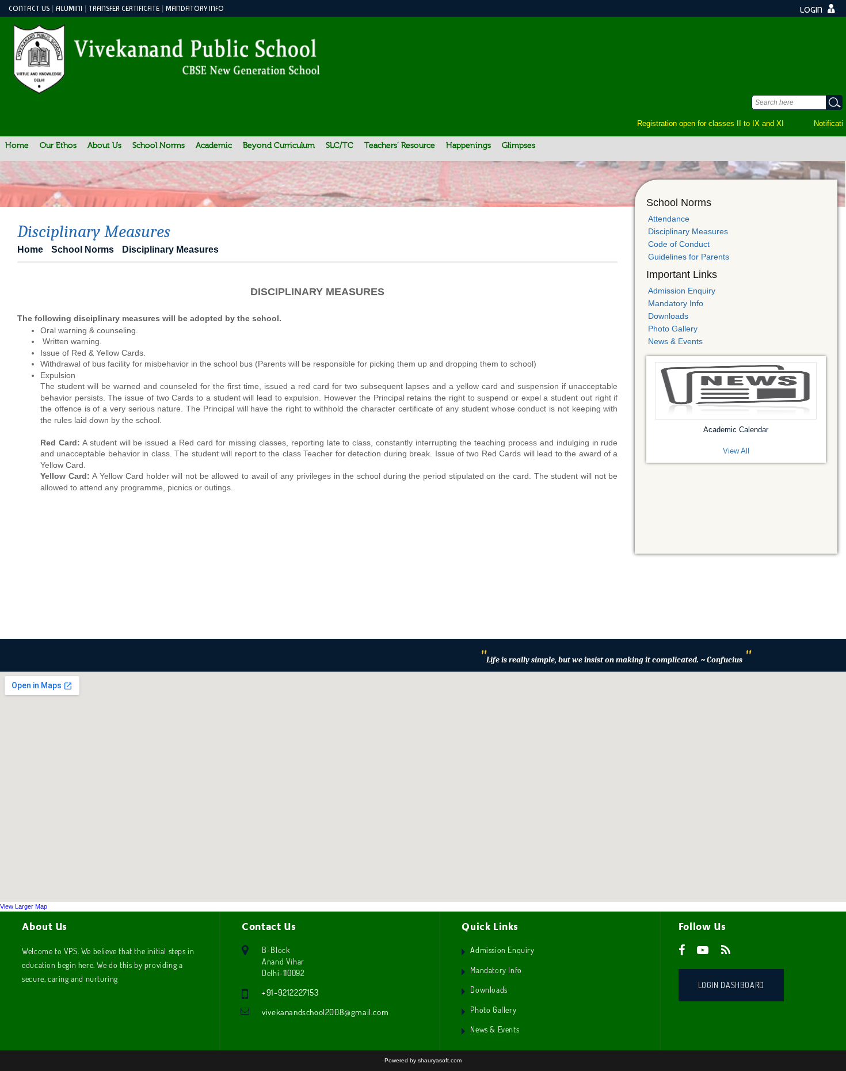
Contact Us (29, 9)
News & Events (675, 341)
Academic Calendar (735, 429)
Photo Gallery (673, 328)
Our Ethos (58, 145)
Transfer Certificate (124, 9)
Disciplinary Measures (688, 231)
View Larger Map (23, 906)
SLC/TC (339, 145)
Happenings (468, 145)
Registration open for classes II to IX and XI (701, 123)
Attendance (668, 218)
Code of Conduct (679, 244)
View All (736, 451)
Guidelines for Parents (688, 256)
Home (17, 145)
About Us (104, 145)
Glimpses (518, 145)
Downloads (668, 316)
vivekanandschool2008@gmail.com (325, 1012)
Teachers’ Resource (399, 145)
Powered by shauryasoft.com (423, 1060)
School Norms (158, 145)
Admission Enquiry (681, 290)
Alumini (69, 9)
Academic (214, 145)
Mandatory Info (195, 9)
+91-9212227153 (290, 992)
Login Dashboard (731, 985)
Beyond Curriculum (279, 145)
